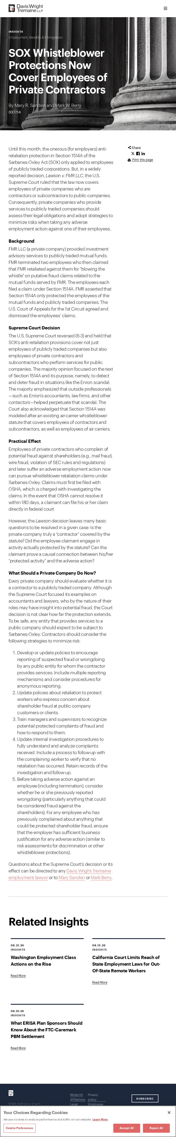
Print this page (142, 159)
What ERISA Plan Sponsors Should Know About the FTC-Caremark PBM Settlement (46, 1029)
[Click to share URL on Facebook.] (138, 154)
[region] (88, 1121)
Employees (95, 1104)
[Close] (169, 1112)
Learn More (100, 1119)
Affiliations (77, 1099)
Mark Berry (101, 877)
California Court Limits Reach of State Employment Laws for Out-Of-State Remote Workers (126, 963)
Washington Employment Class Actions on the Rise (43, 960)
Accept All (127, 1128)
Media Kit (76, 1095)
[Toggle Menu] (165, 8)
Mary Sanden (72, 877)
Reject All (156, 1128)
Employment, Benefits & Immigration (36, 37)
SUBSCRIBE (145, 1098)
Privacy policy (93, 1097)
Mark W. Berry (68, 105)
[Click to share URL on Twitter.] (133, 154)
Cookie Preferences (19, 1128)
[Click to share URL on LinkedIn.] (143, 154)
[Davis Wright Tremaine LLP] (26, 8)
